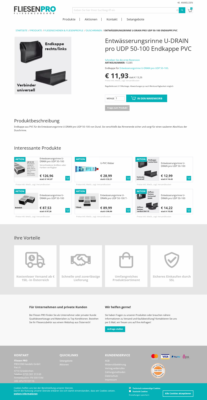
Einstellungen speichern (139, 395)
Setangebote (66, 360)
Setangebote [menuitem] (135, 19)
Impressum (111, 379)
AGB (107, 360)
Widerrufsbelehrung (115, 364)
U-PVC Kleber (107, 163)
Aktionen (64, 364)
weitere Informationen (26, 394)
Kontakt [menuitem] (112, 19)
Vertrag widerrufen (115, 368)
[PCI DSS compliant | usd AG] (158, 370)
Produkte (36, 30)
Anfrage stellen (115, 329)
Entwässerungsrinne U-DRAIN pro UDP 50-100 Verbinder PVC (173, 166)
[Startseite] (35, 9)
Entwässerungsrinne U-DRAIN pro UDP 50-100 (144, 68)
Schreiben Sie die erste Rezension (122, 59)
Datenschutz (111, 375)
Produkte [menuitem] (69, 19)
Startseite (21, 30)
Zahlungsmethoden (115, 372)
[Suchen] (182, 10)
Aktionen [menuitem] (91, 19)
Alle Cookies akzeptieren (178, 393)
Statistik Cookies (140, 391)
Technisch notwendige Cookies (146, 388)
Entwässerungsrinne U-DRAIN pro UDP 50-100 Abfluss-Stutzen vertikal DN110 (173, 200)
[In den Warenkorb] (67, 178)
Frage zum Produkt (117, 108)
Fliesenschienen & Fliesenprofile (63, 30)
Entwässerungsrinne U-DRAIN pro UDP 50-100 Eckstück (52, 198)
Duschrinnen (94, 30)
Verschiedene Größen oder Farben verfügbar (53, 166)
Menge (110, 98)
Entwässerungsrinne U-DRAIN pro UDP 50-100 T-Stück (113, 198)
